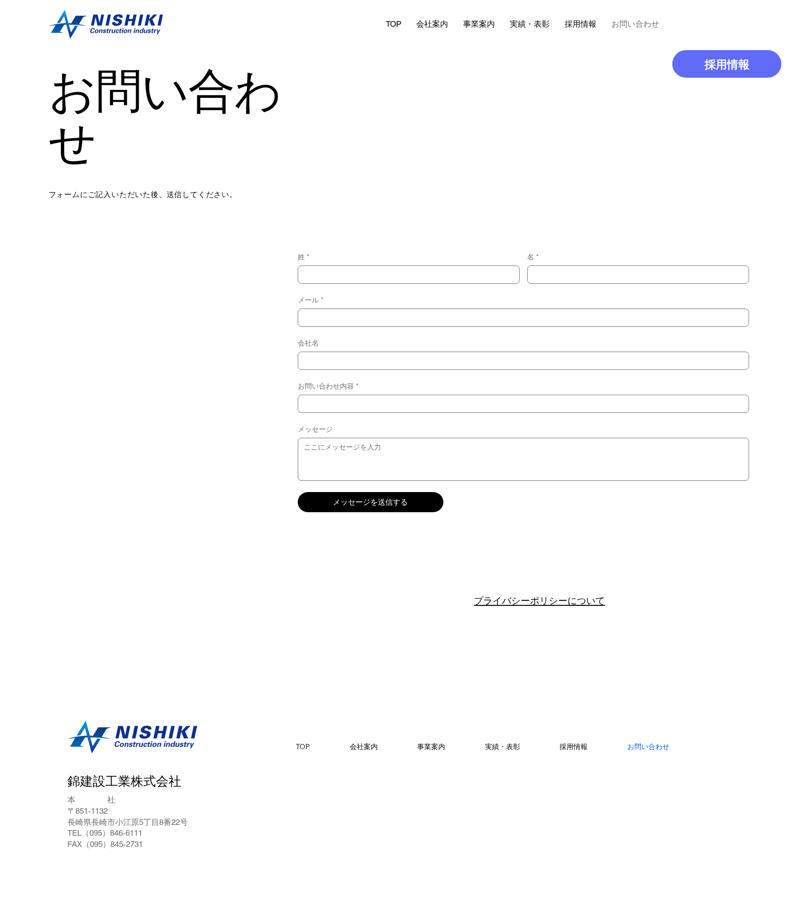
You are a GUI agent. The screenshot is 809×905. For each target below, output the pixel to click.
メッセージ (315, 429)
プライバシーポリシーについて (539, 600)
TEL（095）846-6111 (104, 833)
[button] (580, 24)
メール (311, 300)
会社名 (308, 343)
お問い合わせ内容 (328, 386)
